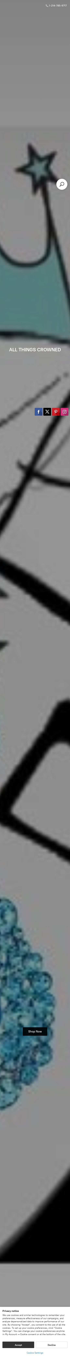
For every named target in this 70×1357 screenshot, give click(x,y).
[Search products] (62, 184)
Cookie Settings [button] (35, 1352)
